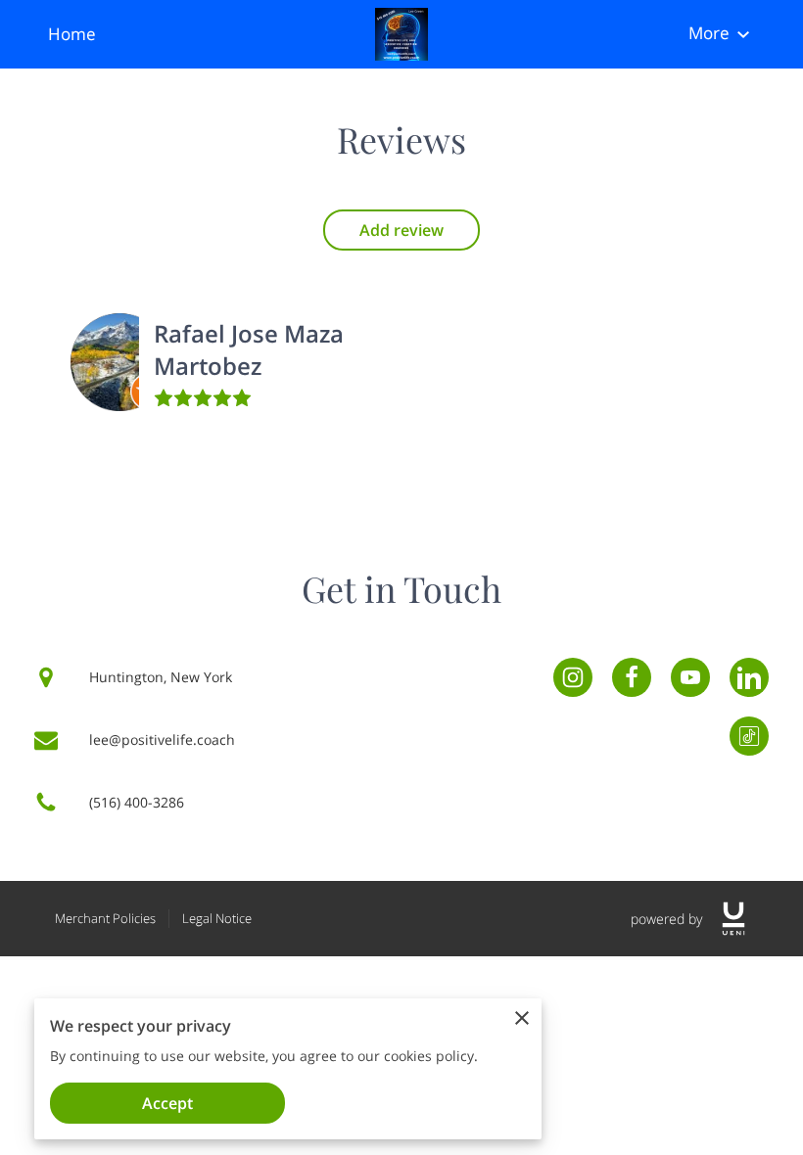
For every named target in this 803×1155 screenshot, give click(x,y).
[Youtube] (690, 677)
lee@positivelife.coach (162, 739)
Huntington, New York (160, 677)
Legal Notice (217, 918)
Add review (401, 230)
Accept (167, 1103)
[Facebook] (631, 677)
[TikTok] (749, 736)
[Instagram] (572, 677)
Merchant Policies (105, 918)
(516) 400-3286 (136, 802)
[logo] (733, 918)
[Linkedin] (749, 677)
